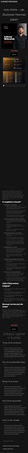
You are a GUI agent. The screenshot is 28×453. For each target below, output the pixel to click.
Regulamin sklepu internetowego (11, 446)
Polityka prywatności (8, 449)
